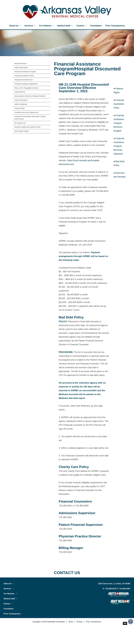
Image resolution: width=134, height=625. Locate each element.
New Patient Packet (21, 131)
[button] (130, 621)
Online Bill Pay (19, 92)
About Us (14, 25)
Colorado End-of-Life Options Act (26, 112)
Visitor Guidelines (20, 104)
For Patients (45, 25)
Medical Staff (63, 25)
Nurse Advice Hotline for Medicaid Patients (29, 96)
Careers (80, 25)
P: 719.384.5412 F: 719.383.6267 (116, 589)
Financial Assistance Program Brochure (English (119, 123)
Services (29, 25)
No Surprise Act (20, 123)
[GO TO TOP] (125, 623)
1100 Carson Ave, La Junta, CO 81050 (114, 584)
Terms (70, 622)
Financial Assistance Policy (24, 76)
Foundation (96, 25)
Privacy (79, 622)
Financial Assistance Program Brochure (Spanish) (119, 146)
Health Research (20, 63)
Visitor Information (21, 100)
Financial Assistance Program (25, 72)
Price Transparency (115, 25)
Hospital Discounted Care (23, 80)
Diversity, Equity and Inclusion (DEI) (27, 127)
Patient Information (21, 67)
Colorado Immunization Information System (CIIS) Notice (30, 118)
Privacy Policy (19, 108)
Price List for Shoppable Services (26, 88)
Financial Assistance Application (26, 84)
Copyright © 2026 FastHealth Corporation (48, 622)
